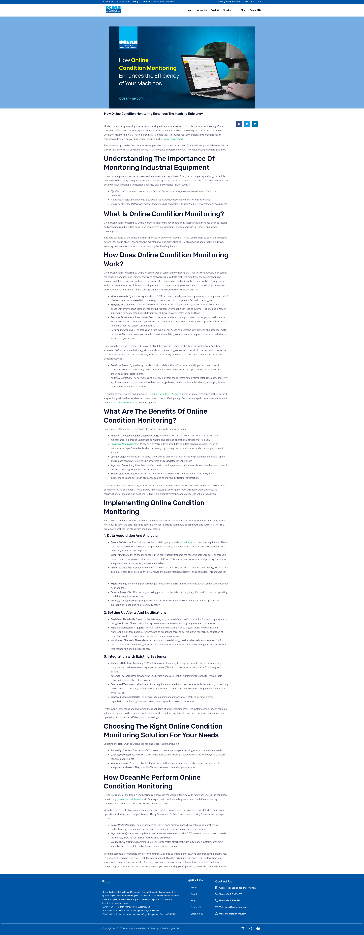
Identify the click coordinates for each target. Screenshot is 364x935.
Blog (243, 10)
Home (190, 10)
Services (227, 10)
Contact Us (255, 10)
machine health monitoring (122, 402)
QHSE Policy (197, 913)
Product (215, 10)
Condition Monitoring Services (165, 394)
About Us (202, 10)
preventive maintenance (130, 799)
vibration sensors (189, 542)
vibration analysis (173, 139)
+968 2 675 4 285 (252, 1)
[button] (239, 124)
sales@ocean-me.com (229, 1)
